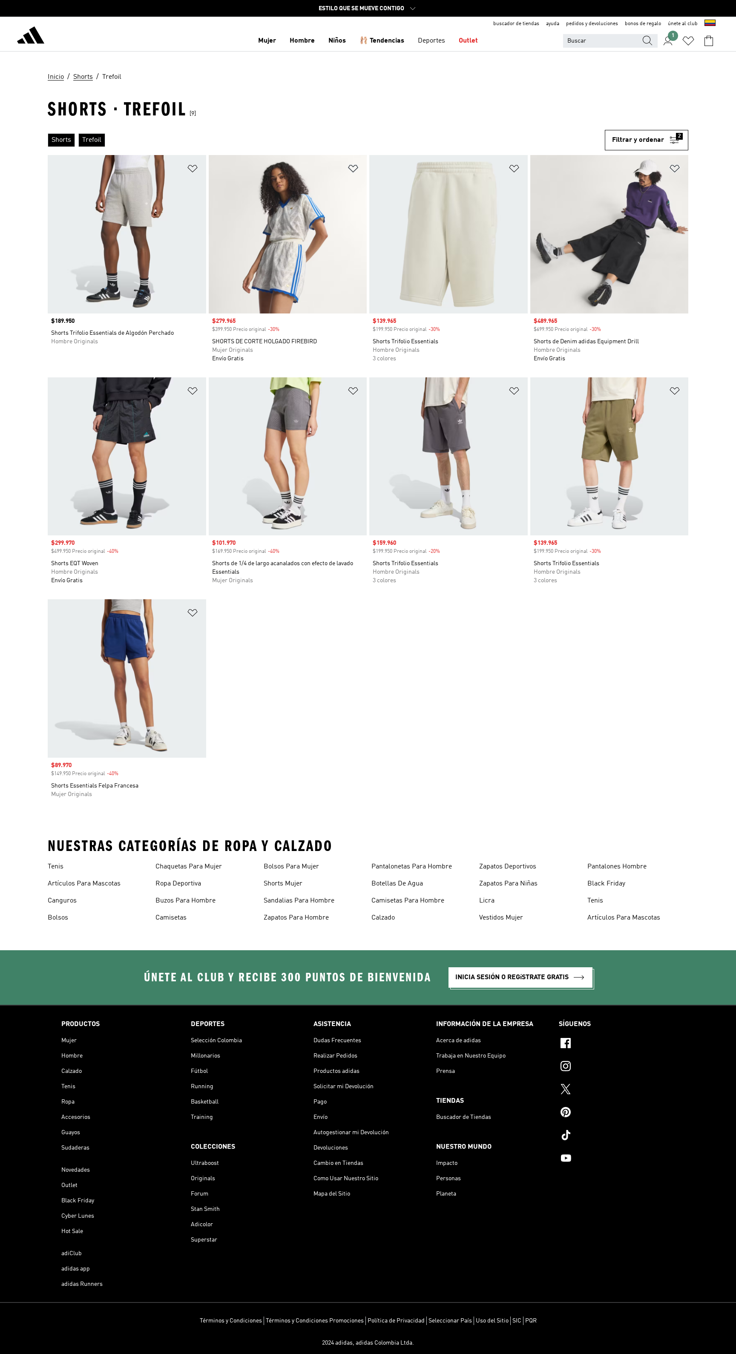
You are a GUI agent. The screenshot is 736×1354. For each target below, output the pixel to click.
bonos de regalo (643, 23)
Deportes (431, 40)
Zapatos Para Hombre (296, 917)
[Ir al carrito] (709, 41)
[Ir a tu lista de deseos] (688, 41)
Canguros (62, 900)
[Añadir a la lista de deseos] (192, 170)
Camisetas (171, 917)
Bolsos (58, 917)
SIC (516, 1321)
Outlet (468, 40)
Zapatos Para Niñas (508, 883)
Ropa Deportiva (178, 883)
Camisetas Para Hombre (407, 900)
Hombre (302, 40)
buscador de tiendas (516, 23)
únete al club (683, 23)
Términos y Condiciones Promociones (315, 1321)
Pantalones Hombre (617, 866)
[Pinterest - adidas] (617, 1113)
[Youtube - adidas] (617, 1159)
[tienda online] (30, 36)
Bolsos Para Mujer (291, 866)
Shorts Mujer (283, 883)
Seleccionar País (450, 1321)
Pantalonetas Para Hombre (411, 866)
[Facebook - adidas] (617, 1044)
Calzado (383, 917)
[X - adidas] (617, 1090)
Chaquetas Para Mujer (188, 866)
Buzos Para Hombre (185, 900)
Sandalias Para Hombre (299, 900)
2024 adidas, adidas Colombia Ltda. (368, 1343)
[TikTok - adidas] (617, 1136)
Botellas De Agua (397, 883)
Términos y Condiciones (231, 1321)
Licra (486, 900)
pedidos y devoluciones (592, 23)
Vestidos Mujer (501, 917)
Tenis (55, 866)
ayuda (552, 23)
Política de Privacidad (396, 1321)
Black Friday (606, 883)
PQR (531, 1321)
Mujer (267, 40)
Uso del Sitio (492, 1321)
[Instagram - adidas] (617, 1067)
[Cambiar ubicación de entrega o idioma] (710, 24)
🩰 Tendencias (381, 40)
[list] (326, 140)
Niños (337, 40)
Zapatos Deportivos (507, 866)
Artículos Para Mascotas (84, 883)
